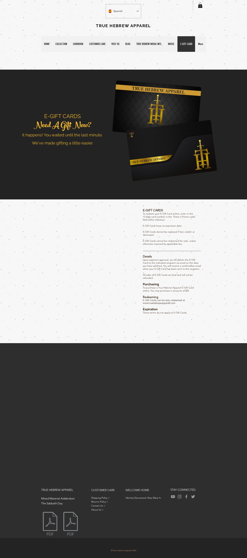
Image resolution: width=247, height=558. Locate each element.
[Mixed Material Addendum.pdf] (50, 524)
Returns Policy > (99, 501)
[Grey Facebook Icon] (186, 496)
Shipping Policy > (100, 497)
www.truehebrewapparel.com (159, 303)
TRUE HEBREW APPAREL (57, 490)
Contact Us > (98, 505)
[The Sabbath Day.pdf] (70, 524)
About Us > (97, 509)
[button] (200, 5)
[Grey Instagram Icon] (179, 496)
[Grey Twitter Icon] (193, 496)
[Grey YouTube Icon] (172, 496)
